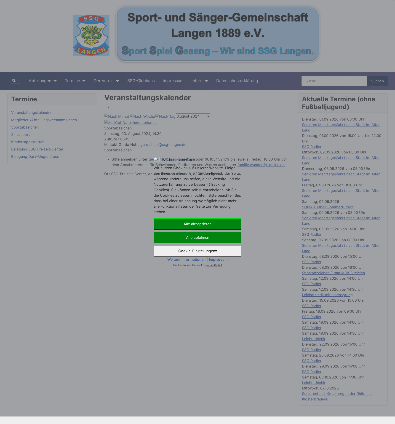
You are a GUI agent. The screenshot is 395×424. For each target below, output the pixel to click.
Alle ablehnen (197, 237)
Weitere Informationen (186, 259)
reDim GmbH (214, 265)
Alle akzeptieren (197, 224)
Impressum (218, 259)
